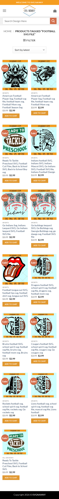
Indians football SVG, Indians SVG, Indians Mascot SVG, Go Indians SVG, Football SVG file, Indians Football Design (43, 166)
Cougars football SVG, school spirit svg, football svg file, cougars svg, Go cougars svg (44, 348)
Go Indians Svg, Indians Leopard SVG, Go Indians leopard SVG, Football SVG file (15, 229)
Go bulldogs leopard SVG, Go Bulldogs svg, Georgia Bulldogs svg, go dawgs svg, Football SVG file (43, 231)
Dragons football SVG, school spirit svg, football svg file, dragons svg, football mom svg (44, 289)
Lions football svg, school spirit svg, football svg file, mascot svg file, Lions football (44, 408)
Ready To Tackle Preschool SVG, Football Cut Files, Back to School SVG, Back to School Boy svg (14, 166)
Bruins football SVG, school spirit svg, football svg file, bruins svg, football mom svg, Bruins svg (15, 350)
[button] (4, 11)
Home (8, 31)
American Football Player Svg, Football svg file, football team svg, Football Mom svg (43, 100)
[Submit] (53, 21)
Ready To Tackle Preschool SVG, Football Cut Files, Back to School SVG (14, 464)
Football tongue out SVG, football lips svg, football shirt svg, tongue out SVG (15, 293)
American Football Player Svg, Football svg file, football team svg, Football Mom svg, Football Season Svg (14, 101)
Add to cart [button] (11, 116)
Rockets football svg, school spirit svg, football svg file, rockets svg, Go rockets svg (15, 408)
